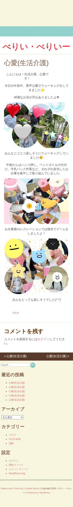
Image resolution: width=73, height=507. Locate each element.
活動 (11, 443)
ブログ (15, 313)
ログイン (44, 339)
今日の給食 (15, 439)
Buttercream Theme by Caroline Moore (20, 488)
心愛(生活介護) (15, 356)
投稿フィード (16, 465)
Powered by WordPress (38, 492)
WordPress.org (17, 473)
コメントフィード (18, 469)
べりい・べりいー (36, 46)
